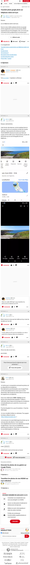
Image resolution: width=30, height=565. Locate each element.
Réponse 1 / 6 (4, 66)
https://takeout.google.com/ (8, 417)
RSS (12, 545)
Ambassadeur (13, 70)
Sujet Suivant (25, 6)
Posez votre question (16, 367)
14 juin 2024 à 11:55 (15, 17)
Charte (9, 545)
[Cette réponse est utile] (11, 83)
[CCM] (6, 1)
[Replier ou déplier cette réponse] (28, 66)
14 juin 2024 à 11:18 (10, 316)
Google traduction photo (7, 56)
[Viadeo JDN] (22, 560)
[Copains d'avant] (8, 560)
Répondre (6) (6, 41)
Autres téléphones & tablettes (20, 3)
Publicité (22, 542)
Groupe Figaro (24, 545)
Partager (23, 41)
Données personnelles (13, 544)
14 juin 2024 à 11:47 (10, 379)
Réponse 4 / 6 (4, 342)
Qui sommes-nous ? (6, 542)
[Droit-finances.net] (22, 557)
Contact (26, 542)
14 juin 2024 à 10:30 (10, 299)
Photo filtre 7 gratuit (6, 58)
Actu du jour (5, 533)
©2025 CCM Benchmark (15, 546)
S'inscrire (15, 521)
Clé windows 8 (4, 53)
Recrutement (5, 544)
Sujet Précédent (6, 6)
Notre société (17, 542)
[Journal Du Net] (22, 554)
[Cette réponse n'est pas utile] (16, 83)
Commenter (6, 83)
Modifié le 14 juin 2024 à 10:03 (12, 71)
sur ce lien (5, 78)
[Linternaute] (8, 557)
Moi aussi (15, 41)
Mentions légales (17, 545)
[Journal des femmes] (8, 554)
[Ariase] (8, 563)
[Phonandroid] (22, 563)
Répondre (9, 457)
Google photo (4, 51)
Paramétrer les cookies (22, 544)
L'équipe (12, 542)
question (27, 1)
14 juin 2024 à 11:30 (10, 330)
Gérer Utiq (5, 545)
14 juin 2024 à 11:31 (10, 347)
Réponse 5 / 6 (4, 374)
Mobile (10, 3)
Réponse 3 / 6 (4, 311)
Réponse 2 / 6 (4, 115)
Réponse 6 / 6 (4, 438)
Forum (5, 3)
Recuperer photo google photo (9, 54)
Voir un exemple (25, 533)
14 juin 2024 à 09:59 (10, 120)
